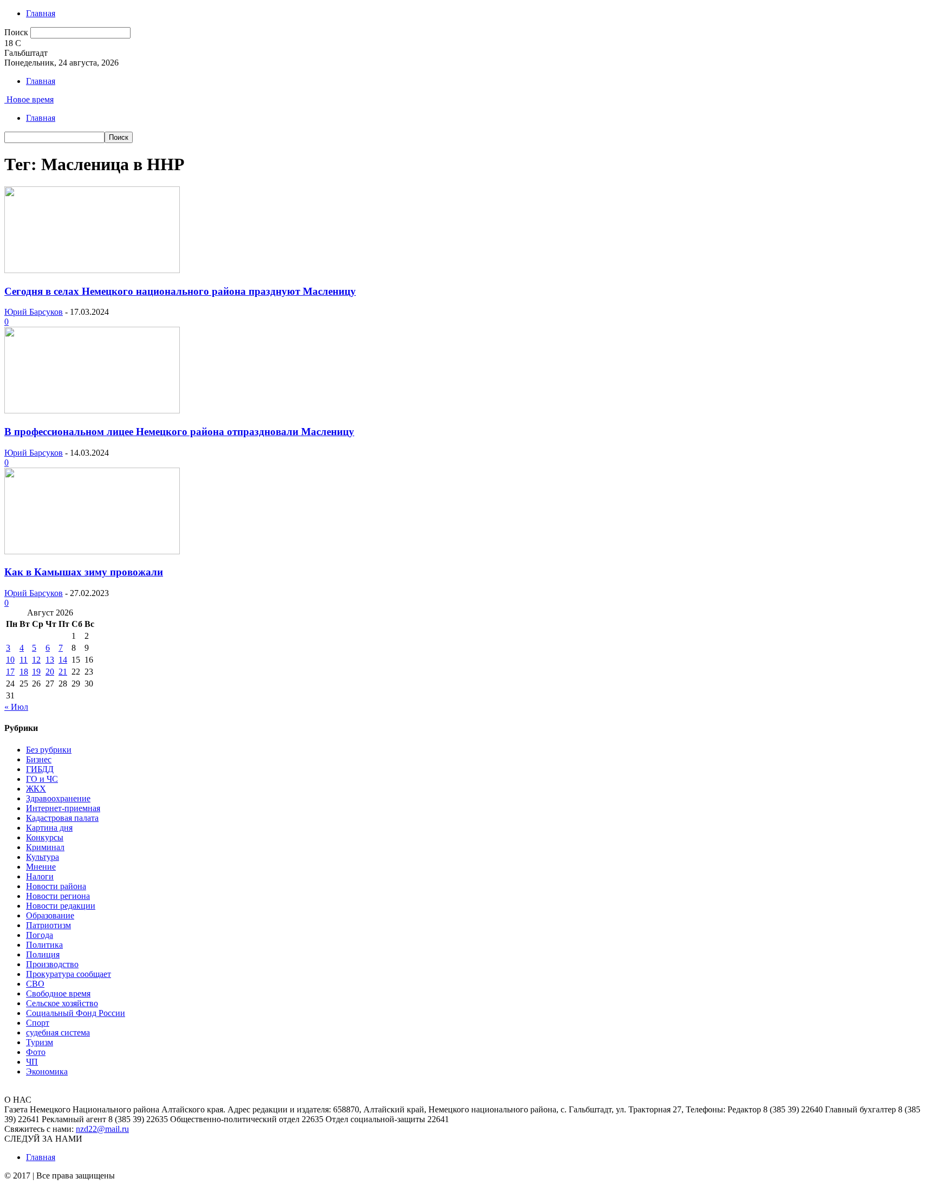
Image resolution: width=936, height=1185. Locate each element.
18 (24, 671)
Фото (36, 1052)
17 (10, 671)
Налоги (40, 876)
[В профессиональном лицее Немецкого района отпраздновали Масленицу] (92, 410)
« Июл (16, 706)
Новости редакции (60, 905)
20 (50, 671)
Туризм (39, 1042)
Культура (42, 857)
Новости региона (58, 896)
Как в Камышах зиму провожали (83, 572)
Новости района (56, 886)
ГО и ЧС (42, 778)
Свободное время (58, 993)
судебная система (58, 1032)
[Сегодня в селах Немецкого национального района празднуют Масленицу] (92, 270)
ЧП (32, 1061)
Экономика (47, 1071)
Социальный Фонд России (75, 1013)
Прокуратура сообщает (68, 974)
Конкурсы (44, 837)
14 (62, 659)
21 (62, 671)
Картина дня (49, 827)
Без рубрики (49, 749)
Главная (40, 13)
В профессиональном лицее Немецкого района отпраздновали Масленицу (179, 431)
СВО (35, 983)
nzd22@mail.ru (102, 1129)
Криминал (45, 847)
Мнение (41, 866)
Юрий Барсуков (33, 311)
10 (10, 659)
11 (24, 659)
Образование (50, 915)
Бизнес (38, 759)
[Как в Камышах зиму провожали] (92, 551)
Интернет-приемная (63, 808)
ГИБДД (40, 769)
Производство (52, 964)
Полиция (43, 954)
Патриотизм (48, 925)
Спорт (37, 1022)
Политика (44, 944)
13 (50, 659)
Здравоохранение (58, 798)
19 (36, 671)
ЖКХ (36, 788)
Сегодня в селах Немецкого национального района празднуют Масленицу (180, 291)
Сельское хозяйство (62, 1003)
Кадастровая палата (62, 818)
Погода (39, 935)
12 (36, 659)
